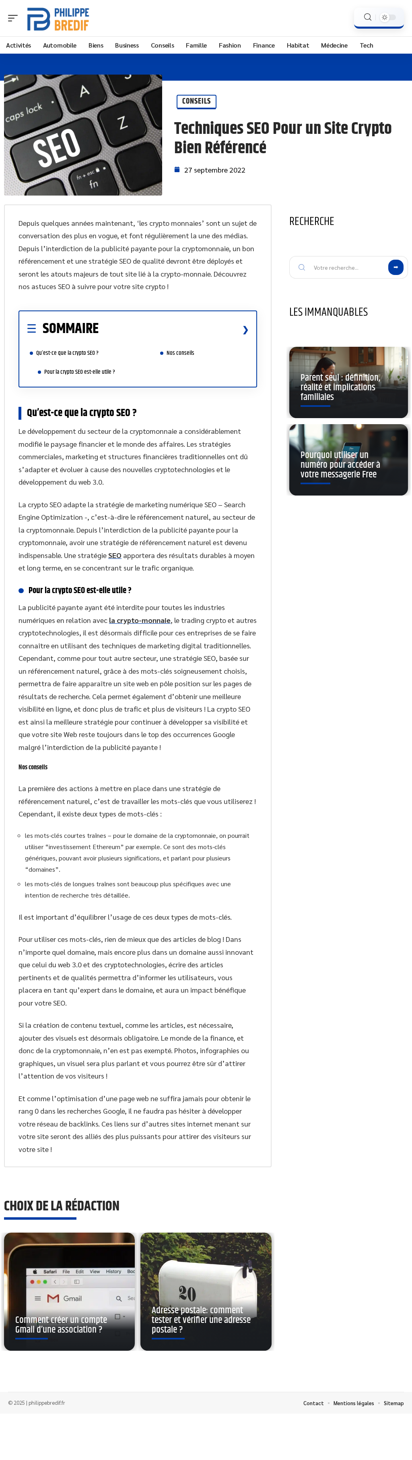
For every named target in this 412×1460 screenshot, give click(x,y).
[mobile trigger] (15, 18)
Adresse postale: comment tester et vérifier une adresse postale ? (201, 1320)
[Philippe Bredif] (58, 18)
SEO (115, 555)
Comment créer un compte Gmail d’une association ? (61, 1325)
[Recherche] (367, 17)
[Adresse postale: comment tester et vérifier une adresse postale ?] (205, 1292)
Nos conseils (180, 353)
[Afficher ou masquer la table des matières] (174, 329)
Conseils (196, 101)
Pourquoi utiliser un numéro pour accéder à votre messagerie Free (340, 465)
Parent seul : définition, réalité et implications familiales (340, 387)
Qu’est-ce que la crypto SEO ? (67, 353)
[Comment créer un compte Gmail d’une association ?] (69, 1292)
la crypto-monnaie (140, 620)
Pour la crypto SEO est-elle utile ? (79, 372)
